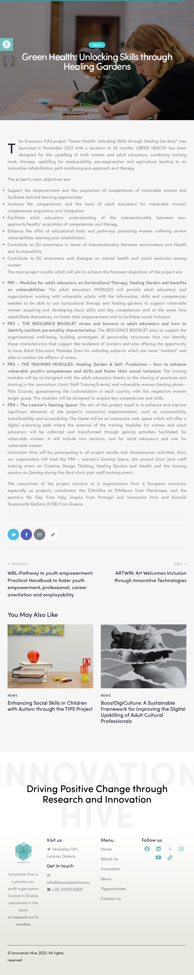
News (97, 45)
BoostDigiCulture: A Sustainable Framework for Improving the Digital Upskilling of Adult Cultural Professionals (143, 712)
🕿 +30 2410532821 (65, 889)
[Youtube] (158, 857)
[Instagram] (181, 849)
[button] (6, 44)
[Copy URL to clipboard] (52, 534)
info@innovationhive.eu (68, 882)
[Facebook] (147, 849)
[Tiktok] (169, 857)
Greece (69, 856)
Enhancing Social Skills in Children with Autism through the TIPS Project (50, 706)
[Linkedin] (158, 849)
